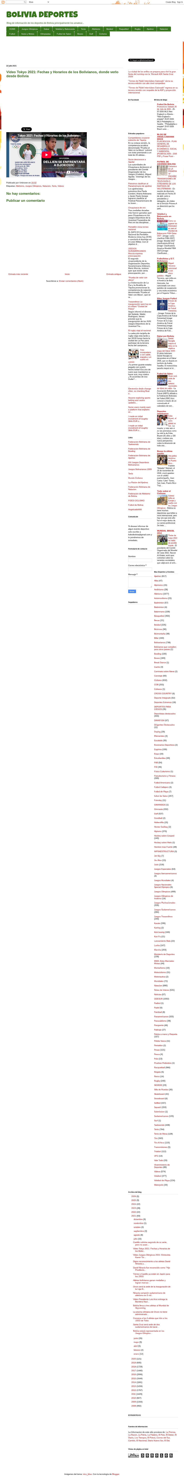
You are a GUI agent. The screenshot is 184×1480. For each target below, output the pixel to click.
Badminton (159, 603)
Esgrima (158, 749)
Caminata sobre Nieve (164, 671)
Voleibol (157, 1176)
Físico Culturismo (162, 771)
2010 (134, 1398)
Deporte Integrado (162, 698)
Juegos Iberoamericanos (165, 873)
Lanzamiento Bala (162, 941)
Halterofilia (159, 822)
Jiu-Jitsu (158, 860)
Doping (157, 732)
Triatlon (157, 1151)
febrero (137, 1350)
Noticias (157, 994)
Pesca (157, 1054)
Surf (156, 1120)
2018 (134, 1366)
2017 (134, 1370)
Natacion (164, 29)
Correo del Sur (163, 1438)
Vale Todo (158, 1160)
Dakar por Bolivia (165, 336)
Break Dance (160, 662)
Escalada (158, 740)
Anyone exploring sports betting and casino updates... (139, 400)
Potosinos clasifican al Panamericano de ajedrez (140, 184)
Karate (157, 923)
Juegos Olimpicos (30, 29)
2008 (134, 1406)
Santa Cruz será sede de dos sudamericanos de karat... (146, 1325)
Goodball (158, 818)
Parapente (159, 1025)
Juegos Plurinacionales (164, 903)
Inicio (67, 274)
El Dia (167, 1440)
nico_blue (87, 1474)
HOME (12, 29)
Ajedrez (150, 29)
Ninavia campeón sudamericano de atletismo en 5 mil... (149, 1294)
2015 (134, 1378)
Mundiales (158, 981)
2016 (134, 1374)
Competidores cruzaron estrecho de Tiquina (139, 139)
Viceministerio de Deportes (162, 1166)
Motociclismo (160, 972)
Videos (61, 186)
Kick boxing (159, 932)
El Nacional (141, 1440)
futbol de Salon (161, 796)
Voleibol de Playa (162, 1180)
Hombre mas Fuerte (163, 847)
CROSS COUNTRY (163, 693)
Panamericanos (161, 1016)
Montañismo (159, 968)
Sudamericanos (161, 1116)
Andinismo (159, 589)
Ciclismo (103, 34)
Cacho (157, 667)
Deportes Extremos (163, 702)
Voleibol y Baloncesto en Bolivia (164, 216)
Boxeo (80, 34)
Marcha (157, 950)
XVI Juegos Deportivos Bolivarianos (138, 463)
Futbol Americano (162, 782)
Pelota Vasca (160, 1041)
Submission (159, 1112)
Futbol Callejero (161, 787)
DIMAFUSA (159, 720)
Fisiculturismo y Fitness (164, 776)
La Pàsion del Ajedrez (138, 482)
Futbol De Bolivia (165, 104)
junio (136, 1338)
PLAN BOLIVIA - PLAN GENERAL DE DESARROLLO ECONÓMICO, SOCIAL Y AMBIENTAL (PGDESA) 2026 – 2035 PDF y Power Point (167, 148)
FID (155, 767)
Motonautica (159, 976)
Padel (156, 1007)
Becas (157, 620)
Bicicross (158, 629)
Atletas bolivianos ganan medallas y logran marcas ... (149, 1281)
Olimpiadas (45, 34)
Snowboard (159, 1098)
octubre (137, 1227)
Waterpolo (158, 1185)
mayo (136, 1342)
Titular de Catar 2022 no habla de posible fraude (172, 540)
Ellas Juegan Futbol (167, 298)
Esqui (156, 754)
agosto (137, 1235)
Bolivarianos (159, 642)
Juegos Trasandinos (163, 916)
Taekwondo (159, 1125)
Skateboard (159, 1094)
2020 (134, 1359)
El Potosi (151, 1438)
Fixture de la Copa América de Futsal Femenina (172, 306)
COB (156, 684)
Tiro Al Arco (159, 1142)
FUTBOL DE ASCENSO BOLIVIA (166, 163)
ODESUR (158, 999)
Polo (156, 1059)
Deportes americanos (162, 412)
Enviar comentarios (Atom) (71, 281)
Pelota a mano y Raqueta (165, 1034)
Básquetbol (159, 616)
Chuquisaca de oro (136, 207)
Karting (157, 928)
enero (137, 1354)
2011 (133, 1394)
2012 (134, 1390)
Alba (156, 580)
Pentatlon (158, 1045)
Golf (91, 34)
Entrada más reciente (18, 274)
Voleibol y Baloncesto (65, 29)
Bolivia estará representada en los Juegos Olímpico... (148, 1332)
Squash (157, 1107)
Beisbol (109, 29)
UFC (156, 1156)
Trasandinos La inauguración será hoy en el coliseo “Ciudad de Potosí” (139, 305)
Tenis (83, 29)
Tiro (156, 1138)
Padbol (157, 1003)
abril (136, 1346)
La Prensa (170, 1432)
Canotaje (158, 676)
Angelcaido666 (135, 509)
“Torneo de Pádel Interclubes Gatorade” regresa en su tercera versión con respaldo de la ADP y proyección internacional (153, 90)
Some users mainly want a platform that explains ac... (139, 409)
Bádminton (159, 607)
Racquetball (159, 1067)
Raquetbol (124, 29)
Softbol (157, 1103)
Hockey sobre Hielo (163, 842)
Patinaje (157, 1030)
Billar (156, 638)
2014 (134, 1382)
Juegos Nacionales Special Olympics (162, 885)
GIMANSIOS (159, 805)
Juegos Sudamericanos (165, 909)
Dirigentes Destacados (164, 725)
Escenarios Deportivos (164, 745)
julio (136, 1239)
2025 (134, 1200)
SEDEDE (158, 1085)
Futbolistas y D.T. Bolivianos (165, 259)
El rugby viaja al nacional (139, 330)
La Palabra (152, 1435)
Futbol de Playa (161, 791)
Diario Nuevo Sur (155, 1440)
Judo (156, 864)
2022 (134, 1212)
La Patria (142, 1435)
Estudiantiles (160, 758)
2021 (134, 1216)
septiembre (139, 1231)
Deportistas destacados (165, 713)
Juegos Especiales (162, 869)
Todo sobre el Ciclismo (164, 492)
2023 (134, 1208)
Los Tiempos (140, 1438)
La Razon (132, 1435)
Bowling (157, 654)
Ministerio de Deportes (164, 954)
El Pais (162, 1435)
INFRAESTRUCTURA (164, 851)
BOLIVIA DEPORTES (42, 15)
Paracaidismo (160, 1021)
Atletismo (96, 29)
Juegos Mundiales (162, 880)
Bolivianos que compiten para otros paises (165, 648)
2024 (134, 1204)
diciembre (138, 1219)
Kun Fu (157, 936)
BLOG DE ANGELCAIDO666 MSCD (165, 136)
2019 (134, 1362)
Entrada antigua (114, 274)
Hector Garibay (161, 827)
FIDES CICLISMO (136, 500)
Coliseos (158, 689)
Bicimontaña (159, 634)
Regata (157, 1072)
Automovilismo (160, 598)
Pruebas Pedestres (162, 1063)
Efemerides (159, 736)
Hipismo (157, 831)
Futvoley (158, 800)
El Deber (170, 1435)
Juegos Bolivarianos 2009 (140, 469)
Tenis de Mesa (160, 1134)
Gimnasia (158, 809)
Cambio (131, 1440)
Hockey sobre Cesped (164, 836)
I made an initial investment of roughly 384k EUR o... (138, 418)
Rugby (138, 29)
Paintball (158, 1012)
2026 (134, 1196)
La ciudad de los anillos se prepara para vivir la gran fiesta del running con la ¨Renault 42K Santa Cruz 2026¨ (152, 74)
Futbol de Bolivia (135, 505)
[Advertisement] (92, 47)
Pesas (157, 1050)
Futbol (12, 34)
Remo (157, 1076)
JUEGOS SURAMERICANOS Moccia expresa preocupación (137, 252)
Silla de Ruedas (161, 1089)
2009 (134, 1402)
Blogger (115, 1474)
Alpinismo (158, 585)
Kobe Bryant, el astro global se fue (172, 421)
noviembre (139, 1223)
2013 (134, 1386)
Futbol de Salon (64, 34)
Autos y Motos (27, 34)
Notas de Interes (161, 990)
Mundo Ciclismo (135, 478)
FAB (156, 762)
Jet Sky (157, 856)
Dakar (46, 29)
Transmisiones (160, 1147)
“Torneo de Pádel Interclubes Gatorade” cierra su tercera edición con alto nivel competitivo (150, 82)
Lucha (157, 945)
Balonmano (159, 611)
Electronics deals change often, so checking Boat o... (139, 391)
